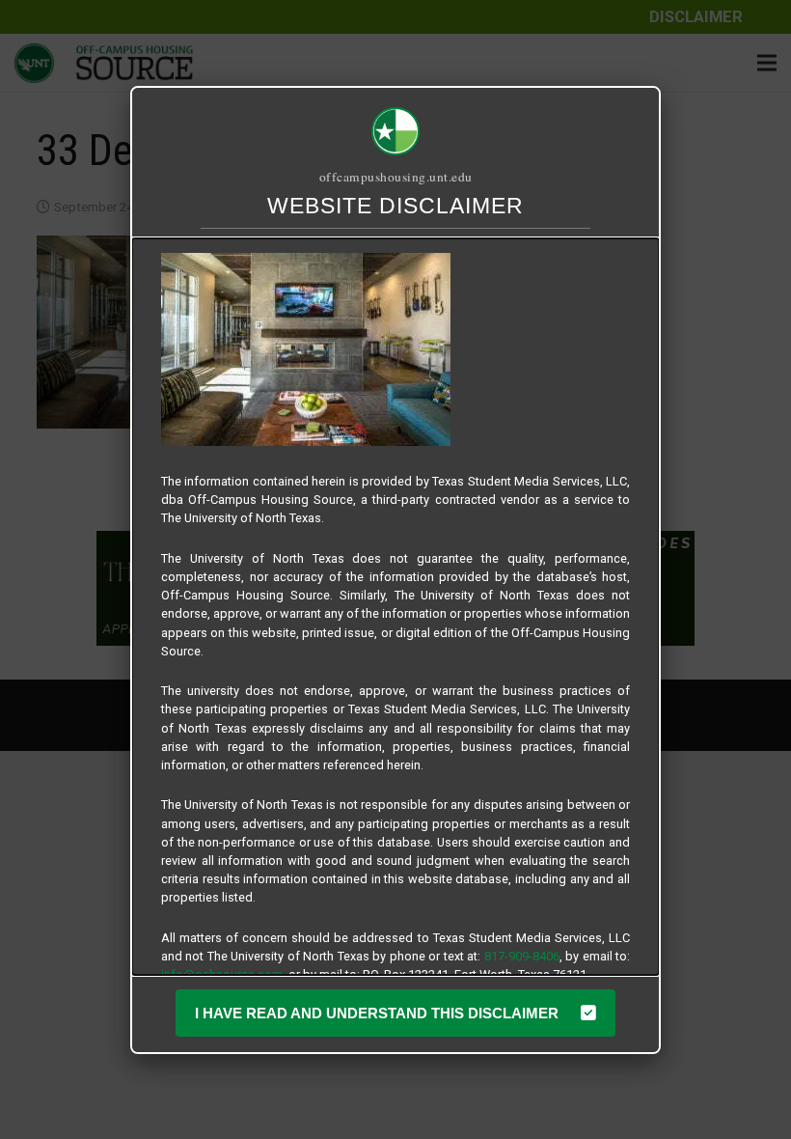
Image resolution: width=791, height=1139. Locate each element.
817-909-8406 (521, 956)
